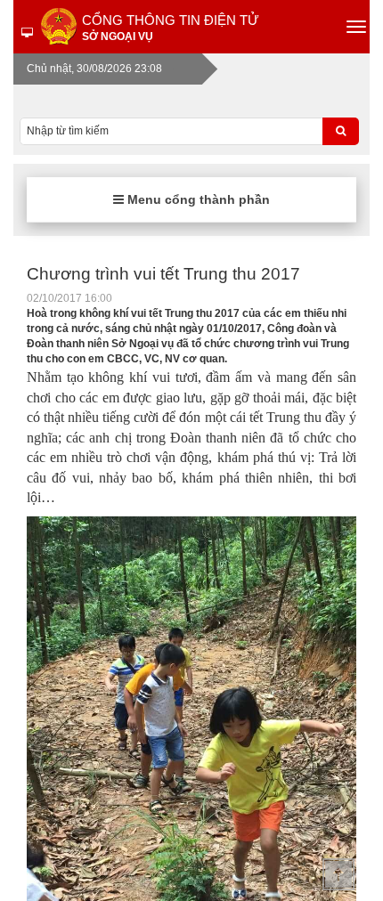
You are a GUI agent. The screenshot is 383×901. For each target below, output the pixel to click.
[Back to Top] (338, 874)
